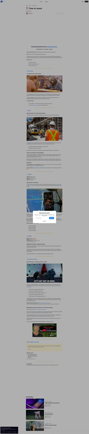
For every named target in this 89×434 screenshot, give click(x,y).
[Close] (54, 212)
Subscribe (51, 218)
